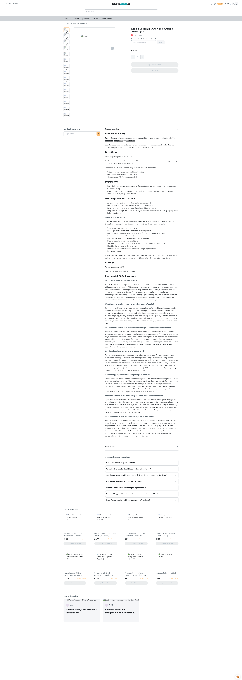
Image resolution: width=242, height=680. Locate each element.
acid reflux (130, 141)
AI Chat (8, 4)
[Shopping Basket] (215, 4)
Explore (15, 4)
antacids (127, 145)
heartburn (109, 141)
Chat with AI (96, 19)
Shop (67, 19)
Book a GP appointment (81, 19)
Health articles (107, 19)
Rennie (107, 138)
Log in (220, 3)
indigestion (118, 141)
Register (227, 3)
